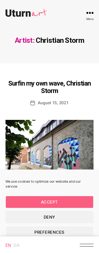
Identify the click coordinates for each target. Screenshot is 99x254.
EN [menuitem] (8, 245)
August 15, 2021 (53, 102)
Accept (49, 202)
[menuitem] (8, 245)
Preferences (49, 232)
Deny (49, 217)
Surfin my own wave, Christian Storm (49, 87)
